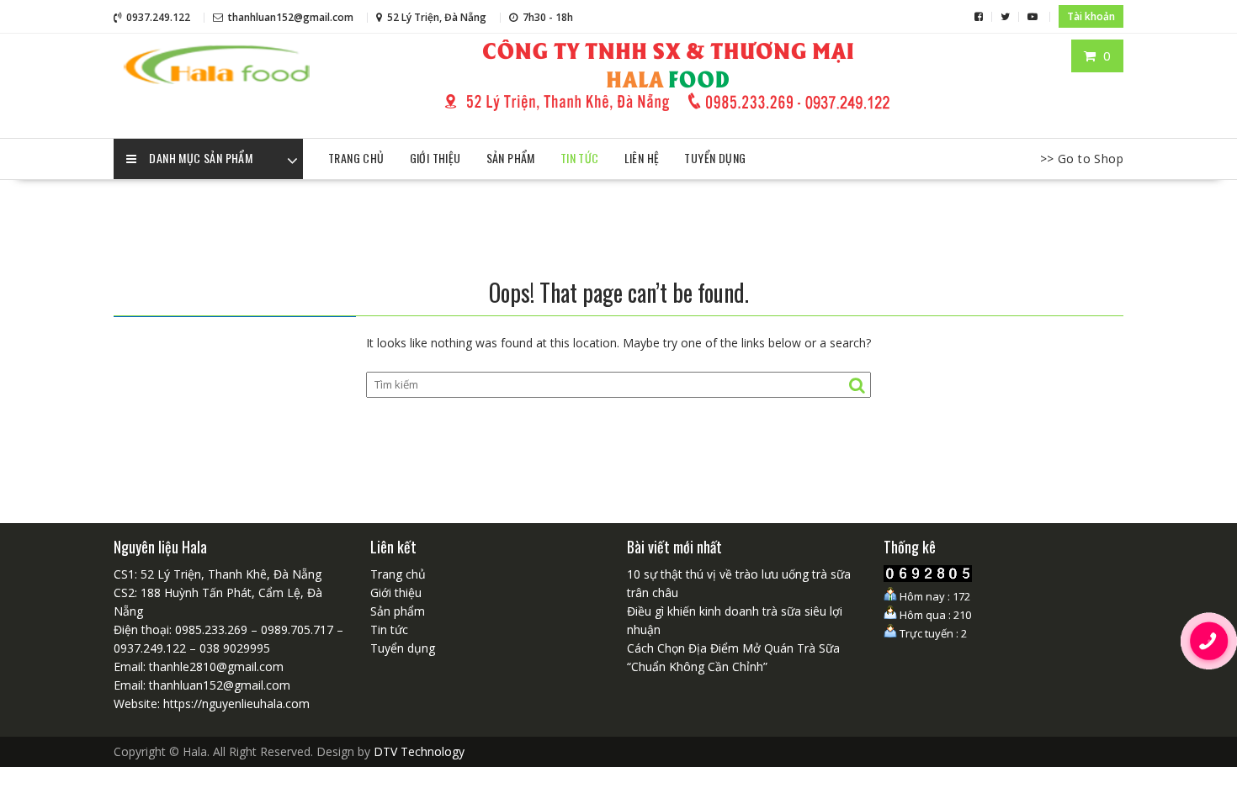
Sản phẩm (510, 158)
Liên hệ (642, 158)
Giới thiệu (435, 158)
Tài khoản (1091, 16)
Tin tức (579, 158)
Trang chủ (356, 158)
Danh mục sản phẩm (200, 158)
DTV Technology (419, 751)
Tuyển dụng (715, 158)
